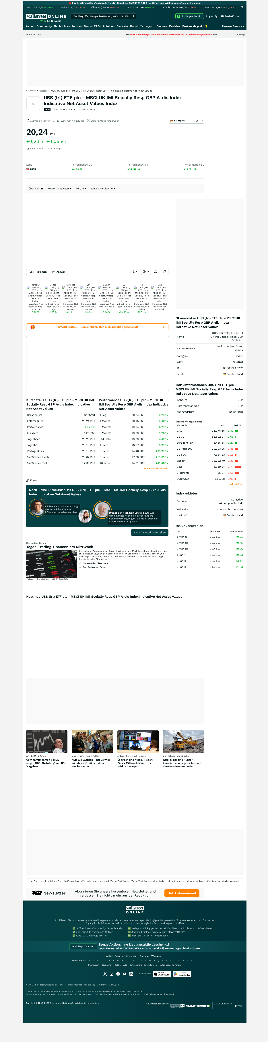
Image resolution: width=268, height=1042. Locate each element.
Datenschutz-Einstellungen (143, 965)
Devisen (161, 26)
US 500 (181, 454)
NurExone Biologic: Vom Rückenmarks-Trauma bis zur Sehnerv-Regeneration (144, 34)
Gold (179, 466)
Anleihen (108, 26)
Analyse (61, 271)
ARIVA (112, 985)
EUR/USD (182, 478)
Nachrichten (62, 26)
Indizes (77, 26)
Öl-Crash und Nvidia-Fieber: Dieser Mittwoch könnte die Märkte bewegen (135, 763)
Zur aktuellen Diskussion (95, 563)
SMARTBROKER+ (177, 932)
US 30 (180, 436)
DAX (179, 430)
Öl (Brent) (182, 472)
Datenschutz (120, 965)
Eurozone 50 (184, 442)
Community (44, 26)
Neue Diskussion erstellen (150, 532)
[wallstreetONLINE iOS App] (162, 976)
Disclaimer (107, 965)
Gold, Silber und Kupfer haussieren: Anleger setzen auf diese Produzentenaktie (182, 763)
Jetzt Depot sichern (83, 946)
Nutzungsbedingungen (171, 965)
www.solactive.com (230, 509)
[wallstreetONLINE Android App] (182, 976)
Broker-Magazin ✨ (195, 26)
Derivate (122, 26)
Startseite (31, 91)
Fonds (88, 26)
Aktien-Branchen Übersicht (121, 956)
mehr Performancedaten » (155, 468)
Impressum (93, 965)
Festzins (174, 26)
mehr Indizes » (236, 484)
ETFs (97, 26)
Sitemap (144, 956)
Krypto (149, 26)
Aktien (30, 26)
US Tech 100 (184, 448)
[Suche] (133, 16)
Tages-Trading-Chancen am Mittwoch (59, 547)
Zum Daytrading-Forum (94, 567)
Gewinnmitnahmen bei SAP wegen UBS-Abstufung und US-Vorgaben (46, 763)
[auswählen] (135, 272)
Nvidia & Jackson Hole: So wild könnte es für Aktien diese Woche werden (91, 763)
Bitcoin (180, 460)
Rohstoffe (136, 26)
